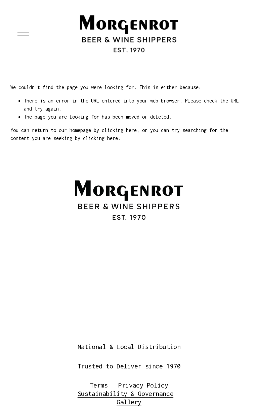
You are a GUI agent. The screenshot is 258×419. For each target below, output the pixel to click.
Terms (99, 385)
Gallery (129, 402)
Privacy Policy (143, 385)
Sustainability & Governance (125, 393)
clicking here (119, 130)
